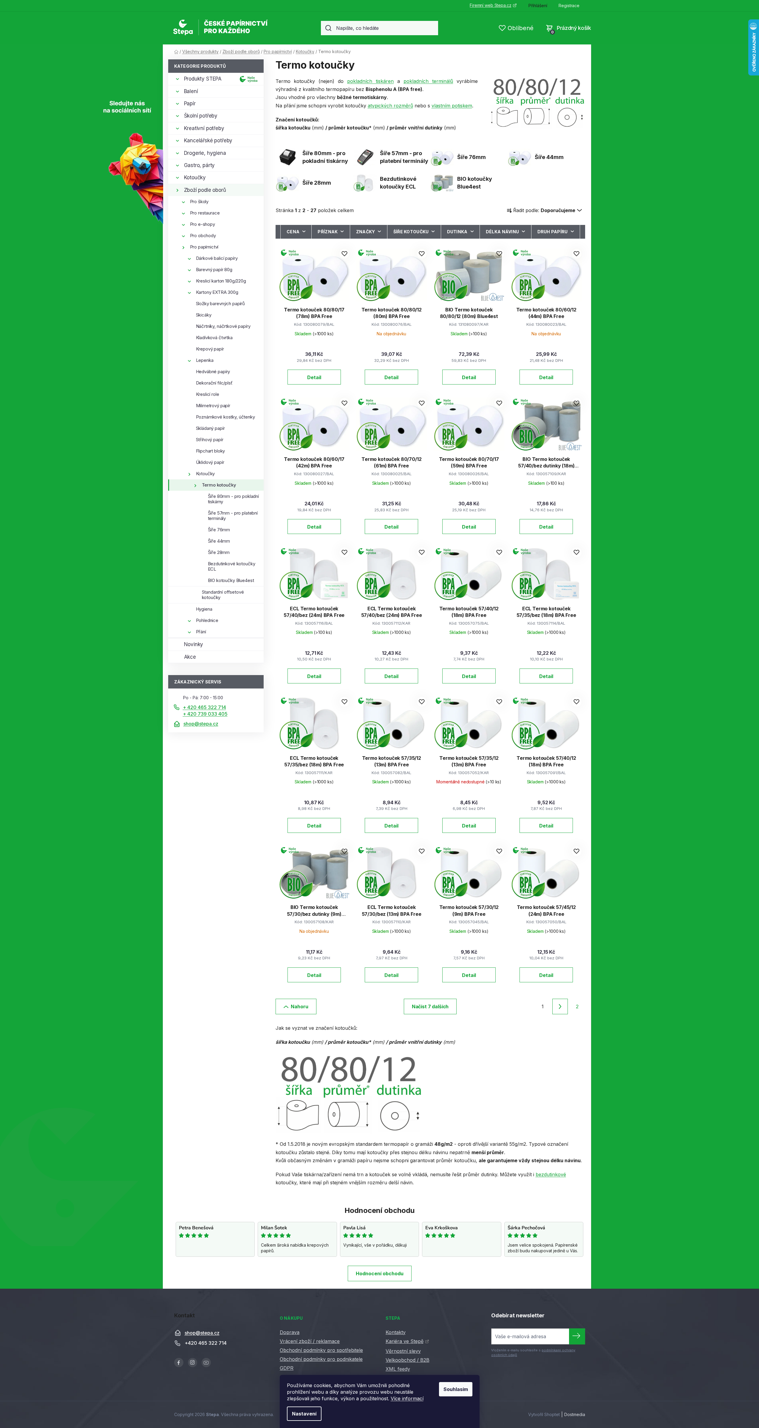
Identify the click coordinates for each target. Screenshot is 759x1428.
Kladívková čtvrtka (214, 337)
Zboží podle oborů (205, 190)
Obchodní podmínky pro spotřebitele (321, 1350)
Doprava (289, 1332)
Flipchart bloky (210, 451)
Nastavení (304, 1414)
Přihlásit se (577, 1336)
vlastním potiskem (452, 106)
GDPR (286, 1368)
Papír (190, 103)
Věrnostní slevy (403, 1351)
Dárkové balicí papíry (217, 258)
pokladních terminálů (428, 81)
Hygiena (204, 609)
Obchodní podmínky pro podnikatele (321, 1359)
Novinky (193, 644)
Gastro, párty (199, 165)
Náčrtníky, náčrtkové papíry (223, 326)
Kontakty (396, 1332)
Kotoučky (195, 177)
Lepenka (205, 360)
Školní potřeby (201, 116)
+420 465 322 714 (206, 1343)
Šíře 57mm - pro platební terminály (233, 515)
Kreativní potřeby (204, 128)
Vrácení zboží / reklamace (310, 1341)
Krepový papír (210, 349)
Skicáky (203, 315)
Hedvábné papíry (213, 371)
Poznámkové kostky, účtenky (225, 417)
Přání (201, 632)
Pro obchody (203, 235)
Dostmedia (574, 1414)
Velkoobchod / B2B (407, 1360)
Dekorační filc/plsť (214, 383)
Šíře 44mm (219, 541)
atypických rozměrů (390, 106)
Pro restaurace (205, 213)
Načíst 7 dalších (430, 1006)
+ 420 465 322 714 (204, 707)
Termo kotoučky (219, 485)
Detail (314, 377)
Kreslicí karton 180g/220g (221, 281)
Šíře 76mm (219, 529)
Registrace (569, 5)
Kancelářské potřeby (208, 140)
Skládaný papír (210, 428)
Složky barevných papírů (220, 303)
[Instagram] (192, 1362)
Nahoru (299, 1006)
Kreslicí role (207, 394)
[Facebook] (178, 1362)
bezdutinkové (551, 1174)
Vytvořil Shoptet (544, 1414)
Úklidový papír (210, 462)
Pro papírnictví (204, 247)
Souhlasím (455, 1389)
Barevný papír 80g (214, 269)
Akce (190, 657)
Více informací (407, 1398)
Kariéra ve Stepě (404, 1341)
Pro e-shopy (202, 224)
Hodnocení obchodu (380, 1273)
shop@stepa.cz (200, 724)
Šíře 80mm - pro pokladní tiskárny (233, 498)
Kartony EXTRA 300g (217, 292)
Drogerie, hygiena (205, 153)
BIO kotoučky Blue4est (231, 580)
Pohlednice (207, 620)
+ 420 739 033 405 (205, 714)
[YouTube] (206, 1362)
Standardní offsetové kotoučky (223, 594)
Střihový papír (209, 439)
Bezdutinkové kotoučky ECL (231, 566)
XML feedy (398, 1369)
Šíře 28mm (219, 552)
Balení (191, 91)
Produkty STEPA (203, 79)
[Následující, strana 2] (560, 1006)
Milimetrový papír (213, 405)
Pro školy (199, 201)
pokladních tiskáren (370, 81)
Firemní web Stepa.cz (490, 5)
